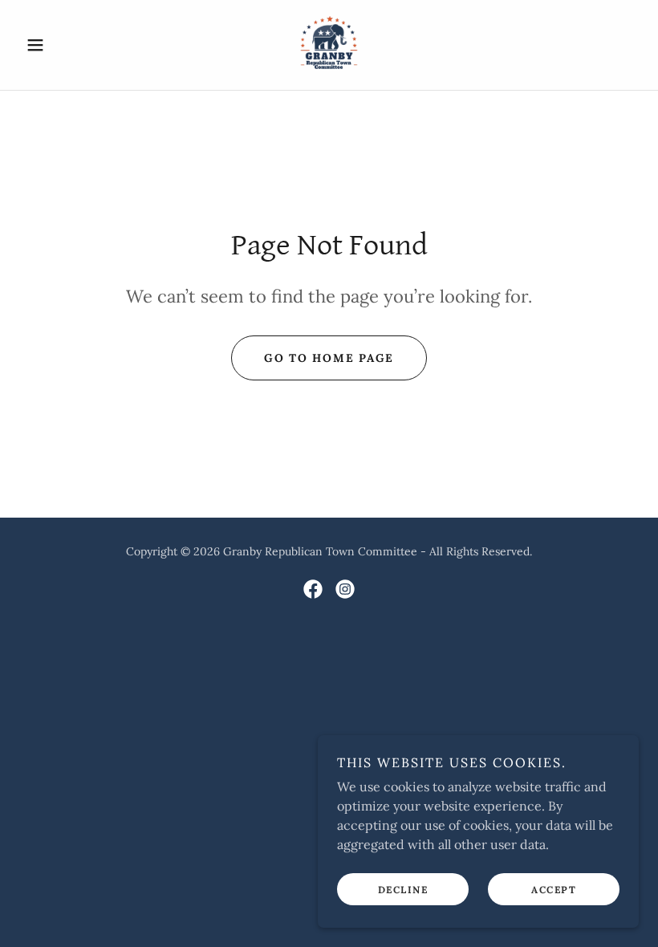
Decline (403, 890)
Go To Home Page (329, 358)
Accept (553, 890)
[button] (65, 45)
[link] (329, 45)
